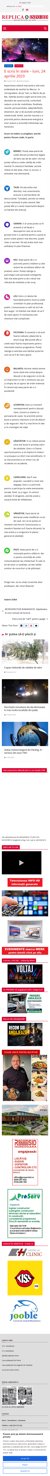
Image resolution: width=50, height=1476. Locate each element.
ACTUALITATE (8, 66)
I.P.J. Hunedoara (8, 1351)
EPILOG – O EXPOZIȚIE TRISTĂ (27, 6)
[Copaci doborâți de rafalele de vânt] (25, 641)
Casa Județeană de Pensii (11, 1360)
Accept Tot (25, 1458)
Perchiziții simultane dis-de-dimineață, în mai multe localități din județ (24, 709)
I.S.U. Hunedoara (8, 1346)
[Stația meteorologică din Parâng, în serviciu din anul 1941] (25, 723)
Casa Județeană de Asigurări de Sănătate (17, 1365)
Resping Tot (25, 1471)
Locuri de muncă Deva (10, 1370)
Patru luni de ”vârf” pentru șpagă (28, 618)
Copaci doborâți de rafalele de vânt (23, 667)
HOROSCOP (18, 66)
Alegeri (25, 1465)
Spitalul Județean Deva (10, 1356)
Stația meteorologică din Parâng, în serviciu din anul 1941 (23, 751)
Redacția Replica (24, 81)
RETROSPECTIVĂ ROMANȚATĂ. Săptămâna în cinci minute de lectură (26, 611)
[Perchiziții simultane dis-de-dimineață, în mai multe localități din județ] (25, 681)
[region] (25, 1453)
